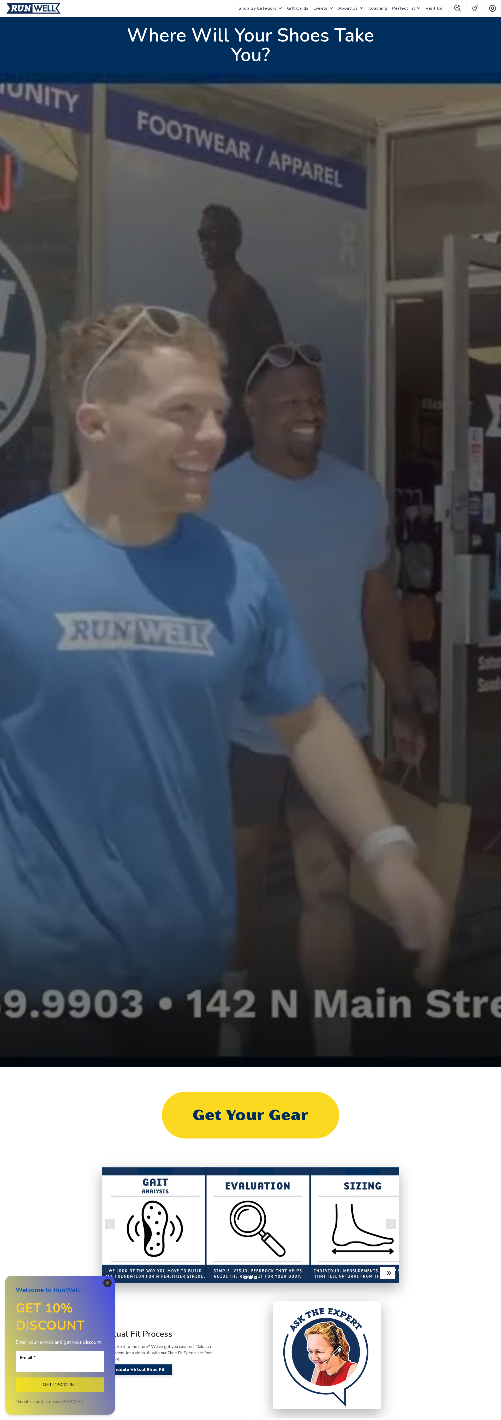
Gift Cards (298, 8)
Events (320, 8)
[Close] (107, 1283)
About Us (348, 8)
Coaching (377, 8)
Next (391, 1224)
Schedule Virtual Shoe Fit (137, 1369)
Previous (110, 1224)
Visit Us (434, 8)
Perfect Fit (403, 8)
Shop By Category (257, 8)
